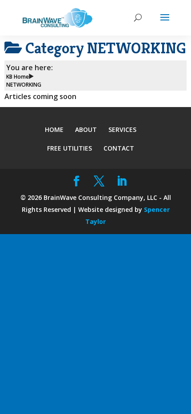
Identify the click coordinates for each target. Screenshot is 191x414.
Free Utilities (69, 148)
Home (54, 129)
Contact (118, 148)
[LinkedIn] (122, 181)
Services (122, 129)
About (86, 129)
